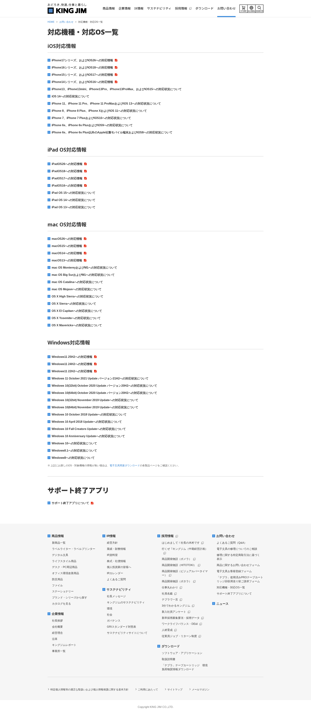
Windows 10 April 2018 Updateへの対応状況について (87, 421)
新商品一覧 (59, 542)
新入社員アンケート (174, 611)
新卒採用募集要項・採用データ (181, 617)
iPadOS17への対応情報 (67, 178)
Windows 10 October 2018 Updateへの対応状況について (89, 414)
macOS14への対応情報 (67, 253)
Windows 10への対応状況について (74, 443)
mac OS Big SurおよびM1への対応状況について (83, 274)
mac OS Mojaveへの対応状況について (77, 289)
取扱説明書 (168, 659)
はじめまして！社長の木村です (181, 542)
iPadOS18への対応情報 (67, 171)
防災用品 (57, 579)
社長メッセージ (116, 596)
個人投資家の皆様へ (119, 567)
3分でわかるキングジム (176, 605)
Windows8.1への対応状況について (74, 450)
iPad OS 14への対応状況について (73, 200)
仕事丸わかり (170, 587)
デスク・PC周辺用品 (64, 567)
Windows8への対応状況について (73, 457)
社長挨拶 (57, 620)
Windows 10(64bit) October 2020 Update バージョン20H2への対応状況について (104, 392)
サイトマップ (174, 689)
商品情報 (58, 536)
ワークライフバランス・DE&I (180, 623)
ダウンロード (170, 646)
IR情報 (111, 536)
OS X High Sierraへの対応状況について (77, 296)
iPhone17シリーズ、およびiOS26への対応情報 (82, 60)
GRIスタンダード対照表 (121, 626)
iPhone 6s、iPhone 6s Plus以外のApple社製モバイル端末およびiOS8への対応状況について (112, 132)
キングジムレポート (64, 644)
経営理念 (57, 632)
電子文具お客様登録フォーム (234, 571)
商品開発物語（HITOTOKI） (179, 565)
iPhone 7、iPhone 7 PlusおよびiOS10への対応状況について (91, 118)
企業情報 (58, 614)
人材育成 (167, 629)
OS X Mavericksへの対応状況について (77, 325)
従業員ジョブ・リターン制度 (179, 636)
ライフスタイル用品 (64, 561)
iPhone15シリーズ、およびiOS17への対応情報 (82, 74)
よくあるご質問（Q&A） (232, 542)
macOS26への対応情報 (67, 238)
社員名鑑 (167, 593)
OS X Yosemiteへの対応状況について (76, 318)
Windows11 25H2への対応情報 (72, 356)
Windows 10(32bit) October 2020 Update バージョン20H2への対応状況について (104, 385)
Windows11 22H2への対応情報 (72, 371)
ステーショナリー (63, 591)
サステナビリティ (119, 589)
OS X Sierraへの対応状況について (74, 303)
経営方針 (112, 542)
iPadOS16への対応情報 (67, 185)
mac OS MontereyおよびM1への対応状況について (84, 267)
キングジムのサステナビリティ (126, 602)
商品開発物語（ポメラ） (176, 558)
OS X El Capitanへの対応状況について (77, 310)
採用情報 (167, 536)
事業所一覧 (59, 651)
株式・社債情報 (116, 561)
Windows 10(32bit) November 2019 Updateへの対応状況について (95, 400)
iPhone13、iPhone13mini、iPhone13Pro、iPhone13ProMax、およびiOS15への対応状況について (117, 89)
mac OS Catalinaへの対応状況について (77, 282)
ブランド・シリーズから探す (69, 597)
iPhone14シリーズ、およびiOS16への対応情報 (82, 81)
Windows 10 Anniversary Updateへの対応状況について (88, 436)
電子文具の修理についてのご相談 (237, 548)
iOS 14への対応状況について (70, 96)
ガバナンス (113, 620)
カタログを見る (61, 603)
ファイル (57, 585)
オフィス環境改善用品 (65, 573)
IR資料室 (112, 554)
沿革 (54, 638)
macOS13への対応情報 (67, 260)
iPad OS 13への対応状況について (73, 207)
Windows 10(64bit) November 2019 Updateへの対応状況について (95, 407)
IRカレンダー (115, 573)
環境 (109, 608)
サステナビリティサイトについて (127, 632)
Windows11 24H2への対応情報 (72, 364)
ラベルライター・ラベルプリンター (73, 548)
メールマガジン (200, 689)
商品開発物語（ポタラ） (176, 581)
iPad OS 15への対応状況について (73, 192)
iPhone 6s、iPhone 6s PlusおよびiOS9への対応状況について (92, 125)
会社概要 (57, 626)
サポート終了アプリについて (70, 503)
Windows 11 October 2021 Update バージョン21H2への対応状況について (100, 378)
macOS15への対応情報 (67, 245)
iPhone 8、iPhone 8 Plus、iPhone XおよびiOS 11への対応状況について (99, 110)
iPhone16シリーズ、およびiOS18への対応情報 (82, 67)
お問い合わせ (225, 536)
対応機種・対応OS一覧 (231, 587)
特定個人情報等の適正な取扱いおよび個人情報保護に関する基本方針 (89, 689)
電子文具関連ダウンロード (125, 465)
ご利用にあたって (148, 689)
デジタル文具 (60, 554)
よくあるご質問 (116, 579)
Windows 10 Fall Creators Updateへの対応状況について (89, 428)
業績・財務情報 (116, 548)
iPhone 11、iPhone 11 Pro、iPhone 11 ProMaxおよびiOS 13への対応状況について (106, 103)
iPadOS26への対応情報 (67, 163)
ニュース (222, 603)
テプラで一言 (170, 599)
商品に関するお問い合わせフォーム (238, 565)
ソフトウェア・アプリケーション (182, 653)
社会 (109, 614)
